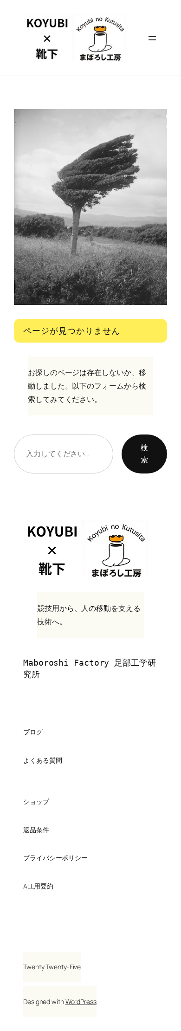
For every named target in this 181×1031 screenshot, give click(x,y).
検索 (144, 453)
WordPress (81, 1001)
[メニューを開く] (152, 38)
